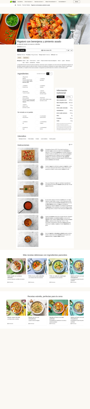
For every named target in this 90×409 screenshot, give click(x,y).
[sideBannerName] (64, 78)
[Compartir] (71, 50)
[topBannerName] (45, 10)
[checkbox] (17, 46)
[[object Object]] (68, 50)
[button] (35, 73)
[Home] (15, 5)
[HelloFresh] (13, 2)
